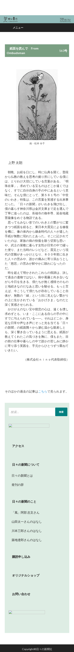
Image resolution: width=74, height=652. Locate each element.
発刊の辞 (18, 484)
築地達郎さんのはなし (25, 540)
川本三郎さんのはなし (25, 530)
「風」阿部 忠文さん (24, 512)
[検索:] (38, 412)
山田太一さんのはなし (25, 521)
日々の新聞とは (21, 475)
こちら (42, 391)
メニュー (18, 27)
